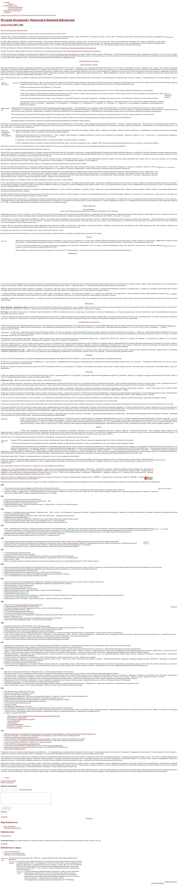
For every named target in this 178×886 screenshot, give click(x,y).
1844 (156, 68)
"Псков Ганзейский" (13, 721)
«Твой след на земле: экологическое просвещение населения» (64, 469)
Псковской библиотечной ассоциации (22, 719)
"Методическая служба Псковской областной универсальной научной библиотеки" (33, 716)
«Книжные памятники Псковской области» (29, 605)
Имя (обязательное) (26, 790)
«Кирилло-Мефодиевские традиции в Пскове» (36, 739)
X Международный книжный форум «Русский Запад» (21, 737)
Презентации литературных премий (15, 747)
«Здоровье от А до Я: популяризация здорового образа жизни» (22, 469)
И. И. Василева (134, 103)
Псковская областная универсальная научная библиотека (44, 879)
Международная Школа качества (14, 749)
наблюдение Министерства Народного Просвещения (79, 48)
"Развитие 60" (22, 717)
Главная (3, 15)
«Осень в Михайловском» (70, 543)
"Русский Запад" (12, 722)
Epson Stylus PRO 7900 (12, 25)
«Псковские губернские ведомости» (67, 54)
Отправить (4, 817)
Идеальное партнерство (14, 727)
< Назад (6, 777)
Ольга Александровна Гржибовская (56, 245)
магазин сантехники (7, 782)
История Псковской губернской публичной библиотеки (38, 19)
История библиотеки (13, 15)
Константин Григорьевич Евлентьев (60, 108)
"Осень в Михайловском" (15, 724)
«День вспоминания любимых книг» (28, 744)
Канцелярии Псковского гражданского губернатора (84, 51)
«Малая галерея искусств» (12, 681)
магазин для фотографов (8, 781)
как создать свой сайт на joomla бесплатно (14, 30)
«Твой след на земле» (43, 626)
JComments (89, 818)
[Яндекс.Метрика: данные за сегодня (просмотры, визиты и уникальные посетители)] (171, 882)
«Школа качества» (83, 541)
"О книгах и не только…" (23, 726)
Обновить (4, 811)
